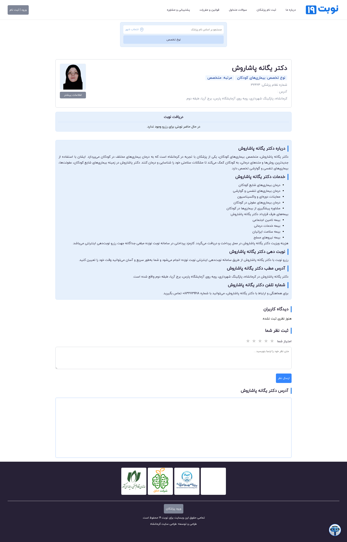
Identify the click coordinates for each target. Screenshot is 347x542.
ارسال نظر (284, 378)
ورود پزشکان (173, 509)
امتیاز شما (284, 341)
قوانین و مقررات (209, 10)
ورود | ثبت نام (18, 10)
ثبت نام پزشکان (266, 10)
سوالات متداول (238, 10)
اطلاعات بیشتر (73, 95)
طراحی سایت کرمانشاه (163, 524)
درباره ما (291, 10)
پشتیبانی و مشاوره (178, 10)
